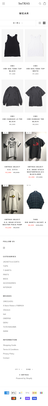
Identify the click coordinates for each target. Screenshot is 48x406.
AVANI (5, 331)
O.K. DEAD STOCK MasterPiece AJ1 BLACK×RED (35, 172)
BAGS (5, 279)
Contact (6, 358)
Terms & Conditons (10, 349)
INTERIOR (7, 287)
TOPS (5, 266)
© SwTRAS (24, 375)
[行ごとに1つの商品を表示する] (40, 23)
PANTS (6, 275)
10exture (6, 310)
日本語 (28, 369)
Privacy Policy (8, 354)
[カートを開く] (45, 3)
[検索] (40, 3)
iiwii (4, 314)
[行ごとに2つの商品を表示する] (44, 23)
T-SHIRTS (7, 270)
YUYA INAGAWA (9, 327)
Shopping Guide (9, 345)
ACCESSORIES (9, 283)
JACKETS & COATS (11, 262)
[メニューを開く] (3, 3)
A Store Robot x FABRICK (13, 306)
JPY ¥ (17, 369)
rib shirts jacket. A (35, 222)
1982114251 (8, 301)
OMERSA (7, 318)
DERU (5, 323)
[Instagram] (4, 247)
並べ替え (17, 23)
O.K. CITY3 (12, 169)
